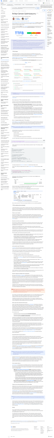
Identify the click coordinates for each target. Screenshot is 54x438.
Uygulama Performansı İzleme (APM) (18, 127)
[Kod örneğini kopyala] (44, 140)
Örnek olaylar (42, 431)
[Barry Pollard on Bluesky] (18, 19)
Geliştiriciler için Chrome (42, 428)
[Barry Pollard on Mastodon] (17, 19)
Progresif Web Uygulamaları (29, 4)
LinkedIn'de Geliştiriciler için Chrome (50, 430)
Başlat (50, 10)
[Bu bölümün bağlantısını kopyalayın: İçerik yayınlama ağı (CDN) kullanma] (24, 246)
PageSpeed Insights (15, 57)
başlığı (15, 390)
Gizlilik (14, 436)
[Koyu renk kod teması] (43, 140)
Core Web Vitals (20, 40)
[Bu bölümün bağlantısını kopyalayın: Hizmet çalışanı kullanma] (21, 363)
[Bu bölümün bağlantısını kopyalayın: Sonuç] (15, 407)
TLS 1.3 (41, 259)
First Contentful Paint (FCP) (22, 22)
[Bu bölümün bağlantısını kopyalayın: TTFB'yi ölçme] (18, 51)
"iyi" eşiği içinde (26, 26)
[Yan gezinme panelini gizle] (9, 436)
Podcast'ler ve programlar (42, 432)
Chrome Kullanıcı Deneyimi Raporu (22, 57)
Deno (31, 351)
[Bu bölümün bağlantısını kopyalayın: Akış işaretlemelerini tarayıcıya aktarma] (26, 334)
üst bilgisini (29, 329)
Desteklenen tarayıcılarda (33, 392)
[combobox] (41, 1)
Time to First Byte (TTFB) (15, 22)
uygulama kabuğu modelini (30, 380)
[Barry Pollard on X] (15, 19)
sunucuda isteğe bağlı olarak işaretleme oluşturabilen (24, 345)
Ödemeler (36, 4)
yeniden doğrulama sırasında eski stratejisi (23, 369)
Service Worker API (24, 262)
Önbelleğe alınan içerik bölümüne (37, 114)
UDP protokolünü (20, 257)
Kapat (45, 10)
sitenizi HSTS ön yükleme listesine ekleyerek (29, 331)
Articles (2, 3)
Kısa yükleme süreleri (10, 4)
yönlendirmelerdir (31, 304)
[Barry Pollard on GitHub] (16, 19)
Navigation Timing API (32, 166)
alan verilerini (33, 54)
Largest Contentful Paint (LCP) (31, 22)
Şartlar (11, 436)
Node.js (34, 351)
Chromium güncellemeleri (42, 430)
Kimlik (23, 4)
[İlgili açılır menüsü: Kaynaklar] (14, 0)
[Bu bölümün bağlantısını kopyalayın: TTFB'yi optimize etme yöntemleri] (26, 205)
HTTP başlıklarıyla (20, 275)
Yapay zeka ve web (3, 4)
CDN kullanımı (14, 247)
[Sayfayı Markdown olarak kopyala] (37, 13)
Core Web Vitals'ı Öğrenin (17, 4)
